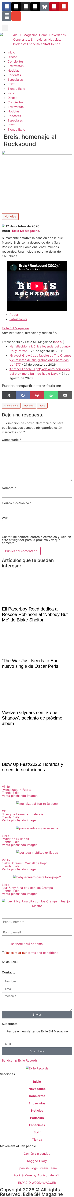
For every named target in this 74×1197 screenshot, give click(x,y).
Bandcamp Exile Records (20, 1060)
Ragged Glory (37, 1161)
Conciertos (16, 61)
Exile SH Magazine (25, 231)
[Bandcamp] (6, 16)
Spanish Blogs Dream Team (37, 1168)
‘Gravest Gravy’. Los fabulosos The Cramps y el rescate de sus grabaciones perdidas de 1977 (40, 360)
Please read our (31, 952)
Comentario (11, 439)
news (42, 405)
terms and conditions (43, 953)
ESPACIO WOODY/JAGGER (37, 1183)
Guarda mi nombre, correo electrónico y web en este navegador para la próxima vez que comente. (36, 539)
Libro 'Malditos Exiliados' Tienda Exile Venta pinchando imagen (19, 840)
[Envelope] (16, 16)
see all (58, 342)
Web (5, 518)
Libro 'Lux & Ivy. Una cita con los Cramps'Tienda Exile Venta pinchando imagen (28, 889)
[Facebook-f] (6, 6)
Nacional (29, 405)
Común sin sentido (37, 1153)
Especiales (15, 79)
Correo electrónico (16, 502)
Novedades (37, 1089)
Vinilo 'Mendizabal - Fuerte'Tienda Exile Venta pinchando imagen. (20, 791)
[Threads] (35, 6)
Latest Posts (18, 319)
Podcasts (14, 75)
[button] (5, 28)
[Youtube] (63, 6)
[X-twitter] (16, 6)
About (13, 314)
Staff (11, 84)
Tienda (37, 1139)
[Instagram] (25, 6)
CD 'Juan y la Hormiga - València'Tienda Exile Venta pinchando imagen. (23, 815)
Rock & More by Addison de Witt (37, 1175)
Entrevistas (16, 66)
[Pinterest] (54, 6)
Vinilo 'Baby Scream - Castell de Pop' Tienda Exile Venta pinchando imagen (24, 864)
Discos (12, 57)
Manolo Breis (11, 405)
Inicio (11, 52)
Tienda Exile (16, 89)
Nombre (9, 487)
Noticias (13, 70)
